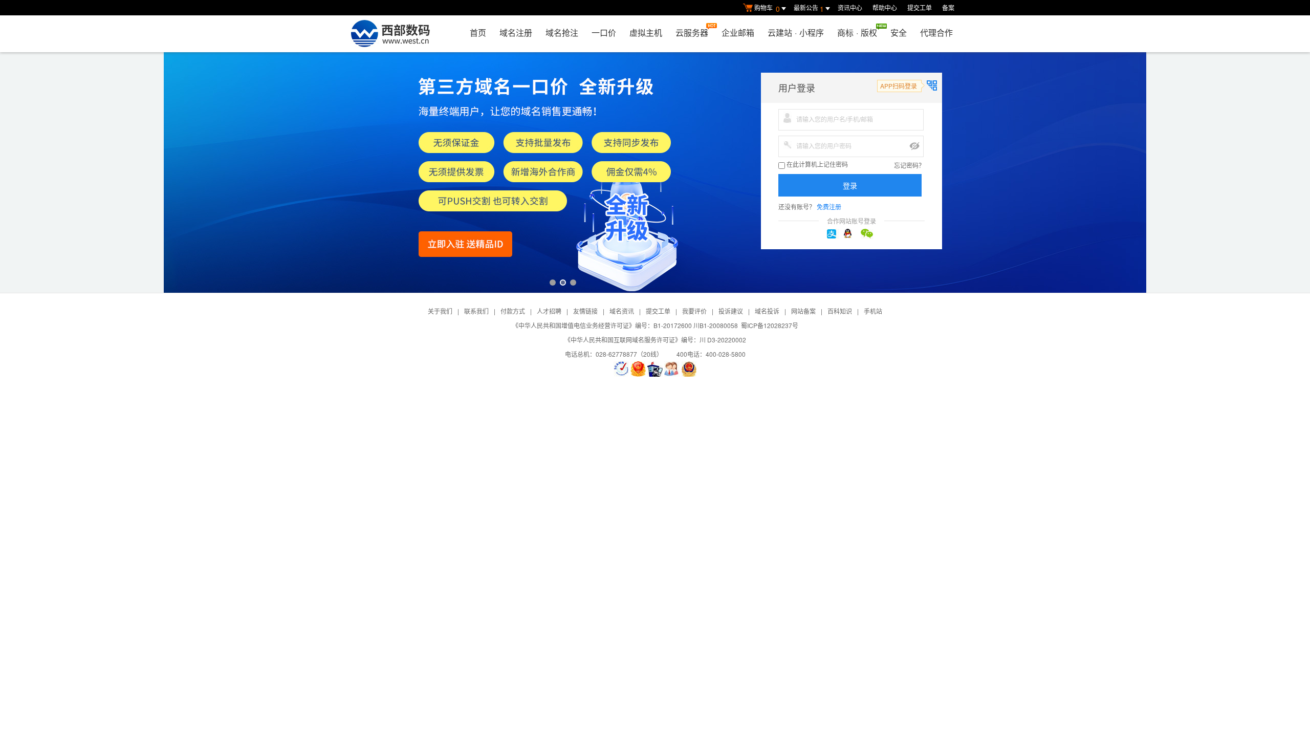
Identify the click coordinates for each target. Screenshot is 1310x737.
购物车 (767, 8)
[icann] (621, 369)
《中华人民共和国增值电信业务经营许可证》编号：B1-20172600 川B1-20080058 (625, 325)
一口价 (604, 32)
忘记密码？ (909, 165)
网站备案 (803, 311)
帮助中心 (884, 7)
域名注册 (515, 32)
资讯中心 (850, 7)
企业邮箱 (738, 32)
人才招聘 (549, 311)
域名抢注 (561, 32)
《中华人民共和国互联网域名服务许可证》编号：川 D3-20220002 (655, 339)
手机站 (873, 311)
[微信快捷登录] (868, 234)
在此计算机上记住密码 (816, 164)
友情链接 (585, 311)
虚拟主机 (645, 32)
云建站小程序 (796, 32)
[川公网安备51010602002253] (688, 369)
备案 (948, 7)
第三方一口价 (655, 172)
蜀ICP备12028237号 (769, 325)
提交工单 (919, 7)
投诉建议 (730, 311)
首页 (478, 32)
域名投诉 (767, 311)
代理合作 (936, 32)
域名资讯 (621, 311)
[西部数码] (390, 33)
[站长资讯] (655, 369)
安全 (898, 32)
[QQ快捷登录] (851, 234)
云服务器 (691, 32)
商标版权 (857, 32)
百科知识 (839, 311)
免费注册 (829, 206)
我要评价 (694, 311)
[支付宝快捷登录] (834, 234)
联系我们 (476, 311)
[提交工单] (672, 369)
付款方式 (512, 311)
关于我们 (440, 311)
